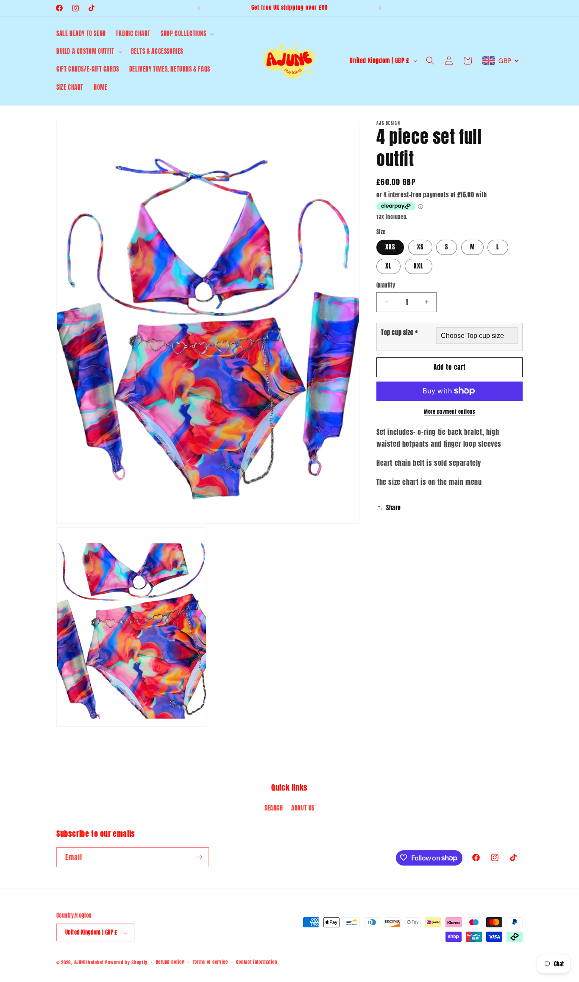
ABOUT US (303, 808)
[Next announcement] (379, 8)
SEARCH (273, 808)
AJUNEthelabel (89, 962)
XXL (418, 266)
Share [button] (393, 507)
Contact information (256, 961)
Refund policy (170, 961)
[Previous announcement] (199, 8)
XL (388, 266)
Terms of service (210, 961)
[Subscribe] (199, 857)
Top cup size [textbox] (399, 332)
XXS (390, 247)
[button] (187, 34)
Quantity (385, 285)
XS (420, 247)
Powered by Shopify (126, 962)
